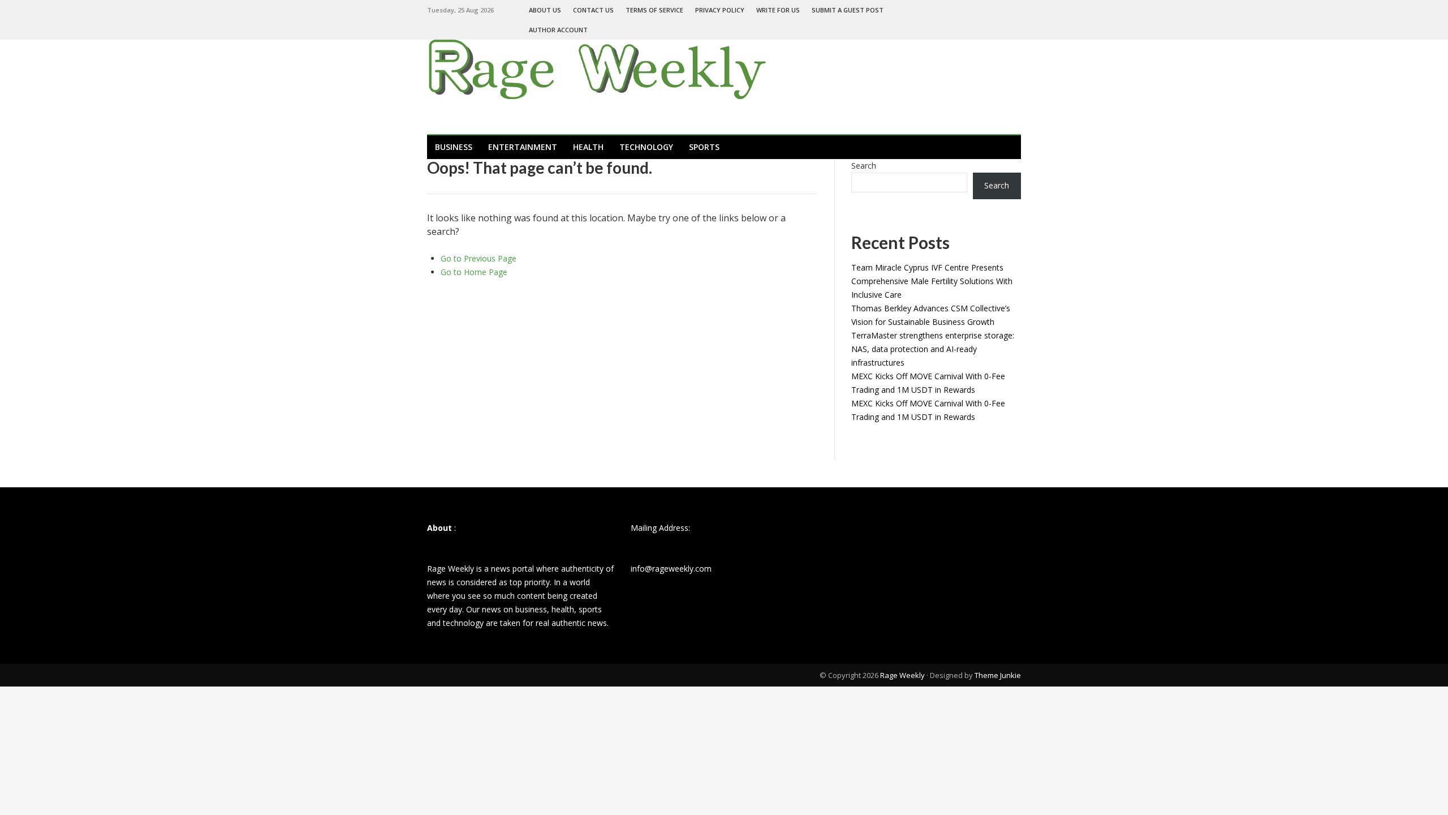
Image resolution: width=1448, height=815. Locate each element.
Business (453, 146)
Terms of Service (654, 10)
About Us (545, 10)
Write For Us (778, 10)
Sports (704, 146)
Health (588, 146)
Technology (646, 146)
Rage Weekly (902, 675)
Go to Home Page (474, 272)
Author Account (558, 29)
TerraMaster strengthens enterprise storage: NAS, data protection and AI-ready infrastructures (932, 349)
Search (863, 165)
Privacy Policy (719, 10)
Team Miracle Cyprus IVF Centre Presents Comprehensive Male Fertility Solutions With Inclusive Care (931, 281)
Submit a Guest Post (848, 10)
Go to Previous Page (478, 258)
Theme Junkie (998, 675)
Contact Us (593, 10)
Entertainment (522, 146)
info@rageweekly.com (671, 568)
